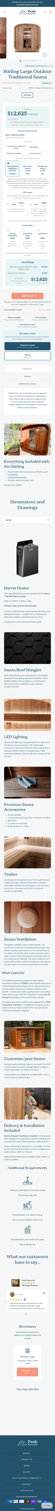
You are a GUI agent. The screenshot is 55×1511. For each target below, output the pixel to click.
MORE (27, 1466)
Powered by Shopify (27, 1509)
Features (27, 376)
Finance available (14, 319)
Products (26, 1459)
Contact (27, 1484)
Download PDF (26, 1371)
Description (27, 369)
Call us (27, 356)
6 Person (27, 95)
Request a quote (27, 346)
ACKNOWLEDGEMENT (27, 1497)
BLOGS (26, 1472)
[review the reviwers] (44, 1293)
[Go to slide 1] (25, 1314)
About (26, 1453)
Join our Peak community (27, 1478)
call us (50, 66)
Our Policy (26, 1490)
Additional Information (27, 384)
